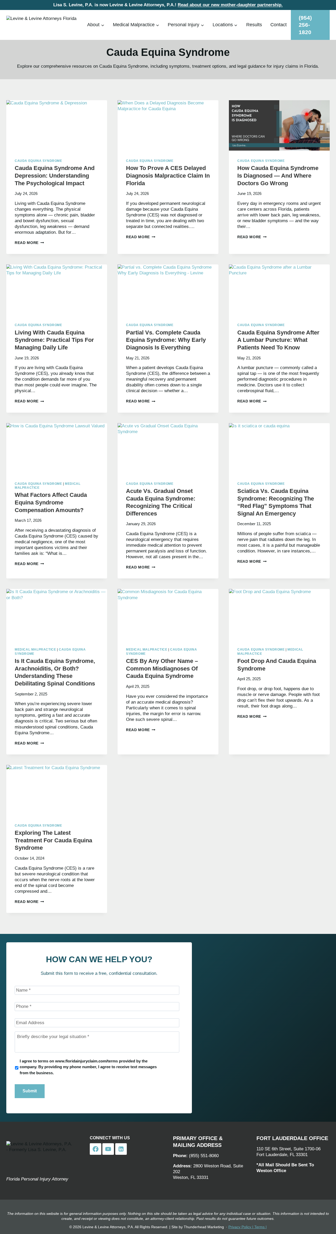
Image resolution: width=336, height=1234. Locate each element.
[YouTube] (108, 1149)
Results (254, 24)
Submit (30, 1091)
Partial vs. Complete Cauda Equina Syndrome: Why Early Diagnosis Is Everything (166, 340)
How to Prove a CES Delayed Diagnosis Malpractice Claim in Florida (168, 175)
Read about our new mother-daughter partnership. (230, 4)
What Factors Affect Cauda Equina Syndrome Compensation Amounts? (51, 502)
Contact (278, 24)
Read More (29, 243)
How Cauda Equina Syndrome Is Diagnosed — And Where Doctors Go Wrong (277, 175)
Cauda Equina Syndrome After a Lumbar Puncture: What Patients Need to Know (278, 340)
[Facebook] (95, 1149)
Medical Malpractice (35, 649)
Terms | (260, 1227)
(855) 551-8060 (204, 1155)
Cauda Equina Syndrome (38, 161)
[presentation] (56, 125)
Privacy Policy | (241, 1227)
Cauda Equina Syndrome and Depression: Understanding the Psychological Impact (54, 175)
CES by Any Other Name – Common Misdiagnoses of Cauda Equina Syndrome (162, 668)
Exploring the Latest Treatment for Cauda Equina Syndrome (53, 840)
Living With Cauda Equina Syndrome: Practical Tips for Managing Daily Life (54, 340)
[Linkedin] (121, 1149)
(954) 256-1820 (305, 25)
